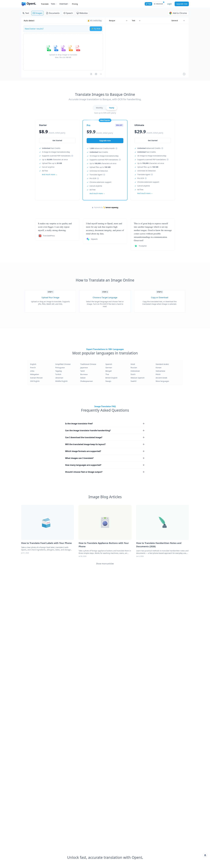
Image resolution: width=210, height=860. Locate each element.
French (33, 367)
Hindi (133, 364)
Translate (44, 4)
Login (169, 4)
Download (63, 4)
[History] (184, 74)
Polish (158, 374)
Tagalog (58, 371)
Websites (83, 13)
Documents (54, 13)
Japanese (84, 367)
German (108, 367)
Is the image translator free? (79, 423)
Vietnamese (160, 371)
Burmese (84, 374)
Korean (159, 367)
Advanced (159, 4)
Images (38, 13)
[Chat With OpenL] (205, 855)
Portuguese (60, 367)
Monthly (99, 108)
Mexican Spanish (137, 378)
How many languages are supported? (83, 465)
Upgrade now (181, 4)
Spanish (108, 364)
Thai (107, 374)
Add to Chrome (180, 13)
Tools (53, 4)
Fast (149, 4)
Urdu (32, 371)
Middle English (61, 381)
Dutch (133, 374)
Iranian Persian (36, 378)
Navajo (108, 381)
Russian (134, 367)
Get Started (57, 140)
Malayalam (34, 374)
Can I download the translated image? (83, 437)
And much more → (49, 174)
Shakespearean (86, 381)
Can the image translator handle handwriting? (88, 430)
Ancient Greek (161, 378)
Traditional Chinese (88, 364)
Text (27, 13)
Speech (69, 13)
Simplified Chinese (62, 364)
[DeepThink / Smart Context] (101, 74)
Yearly (111, 108)
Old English (35, 381)
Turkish (58, 374)
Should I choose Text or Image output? (83, 472)
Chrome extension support (100, 182)
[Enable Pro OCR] (91, 74)
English (33, 364)
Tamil (82, 371)
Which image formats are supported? (83, 451)
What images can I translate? (79, 458)
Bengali (108, 371)
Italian (83, 378)
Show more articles (105, 563)
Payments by (98, 207)
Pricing (75, 4)
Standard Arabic (162, 364)
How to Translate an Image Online (105, 280)
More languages (162, 381)
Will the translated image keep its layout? (85, 444)
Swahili (133, 381)
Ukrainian (59, 378)
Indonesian (135, 371)
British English (111, 378)
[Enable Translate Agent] (96, 74)
